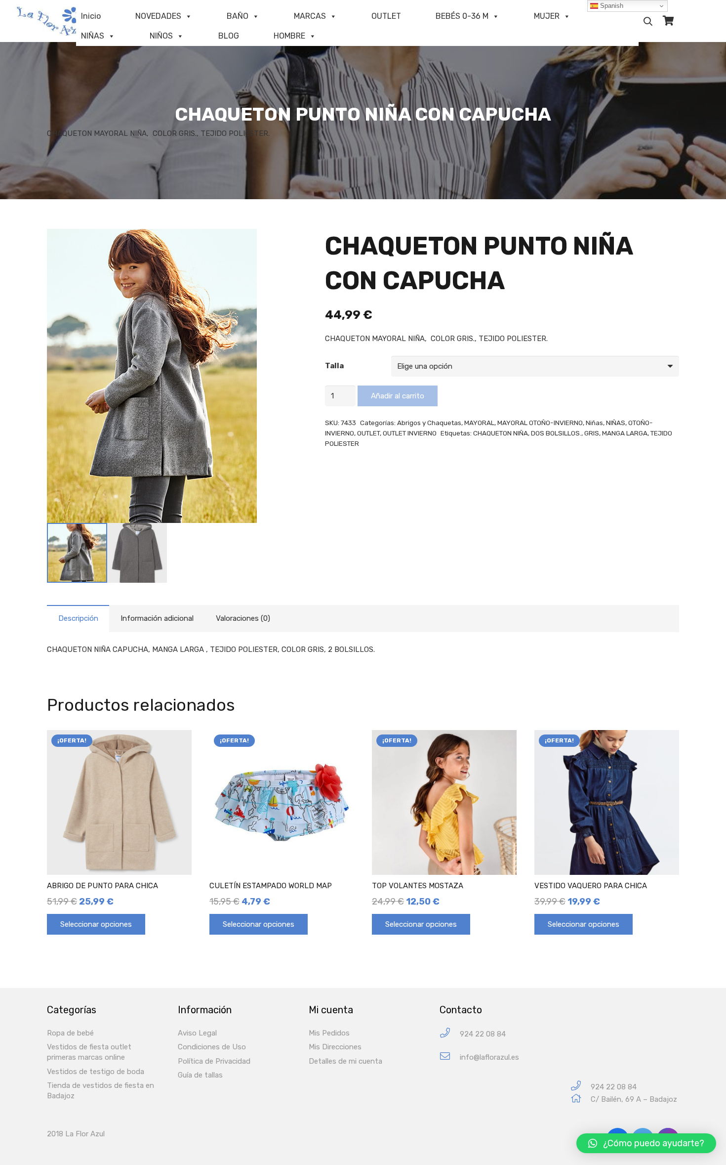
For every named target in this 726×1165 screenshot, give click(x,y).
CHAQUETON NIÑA (500, 433)
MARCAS (310, 16)
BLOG (228, 36)
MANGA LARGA (624, 433)
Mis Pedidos (329, 1033)
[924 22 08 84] (450, 1034)
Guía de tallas (200, 1075)
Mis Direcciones (335, 1046)
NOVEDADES (158, 16)
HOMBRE (289, 36)
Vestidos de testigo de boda (95, 1071)
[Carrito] (669, 21)
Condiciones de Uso (212, 1046)
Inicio (91, 16)
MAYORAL (479, 423)
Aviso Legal (197, 1033)
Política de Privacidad (214, 1061)
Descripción (78, 618)
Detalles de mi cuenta (345, 1061)
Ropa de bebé (70, 1033)
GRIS (591, 433)
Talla (334, 365)
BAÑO (237, 16)
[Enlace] (56, 21)
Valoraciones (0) (243, 618)
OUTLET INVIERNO (410, 433)
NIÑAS (92, 36)
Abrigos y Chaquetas (429, 423)
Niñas (594, 423)
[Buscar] (648, 21)
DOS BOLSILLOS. (556, 433)
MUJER (547, 16)
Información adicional (157, 618)
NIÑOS (161, 36)
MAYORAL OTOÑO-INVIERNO (540, 423)
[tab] (78, 618)
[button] (646, 1143)
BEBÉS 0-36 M (462, 16)
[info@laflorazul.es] (450, 1057)
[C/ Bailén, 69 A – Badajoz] (580, 1099)
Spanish (610, 5)
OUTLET (386, 16)
